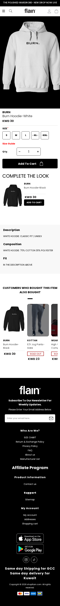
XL (35, 135)
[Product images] (12, 196)
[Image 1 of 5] (38, 320)
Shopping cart (56, 10)
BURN (6, 112)
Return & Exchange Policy (30, 441)
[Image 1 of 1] (12, 196)
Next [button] (57, 2)
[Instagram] (26, 560)
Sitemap (30, 499)
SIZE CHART (30, 437)
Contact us (30, 484)
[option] (30, 2)
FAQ (30, 450)
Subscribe (51, 418)
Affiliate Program (30, 467)
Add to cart (27, 164)
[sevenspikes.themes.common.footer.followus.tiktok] (34, 560)
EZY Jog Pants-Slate (35, 346)
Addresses (30, 519)
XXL (45, 135)
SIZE (5, 128)
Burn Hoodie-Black (35, 187)
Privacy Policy (30, 446)
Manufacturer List (30, 459)
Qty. (5, 151)
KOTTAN (32, 340)
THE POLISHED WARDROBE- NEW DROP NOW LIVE (30, 2)
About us (30, 454)
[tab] (33, 334)
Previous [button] (2, 2)
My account (30, 515)
